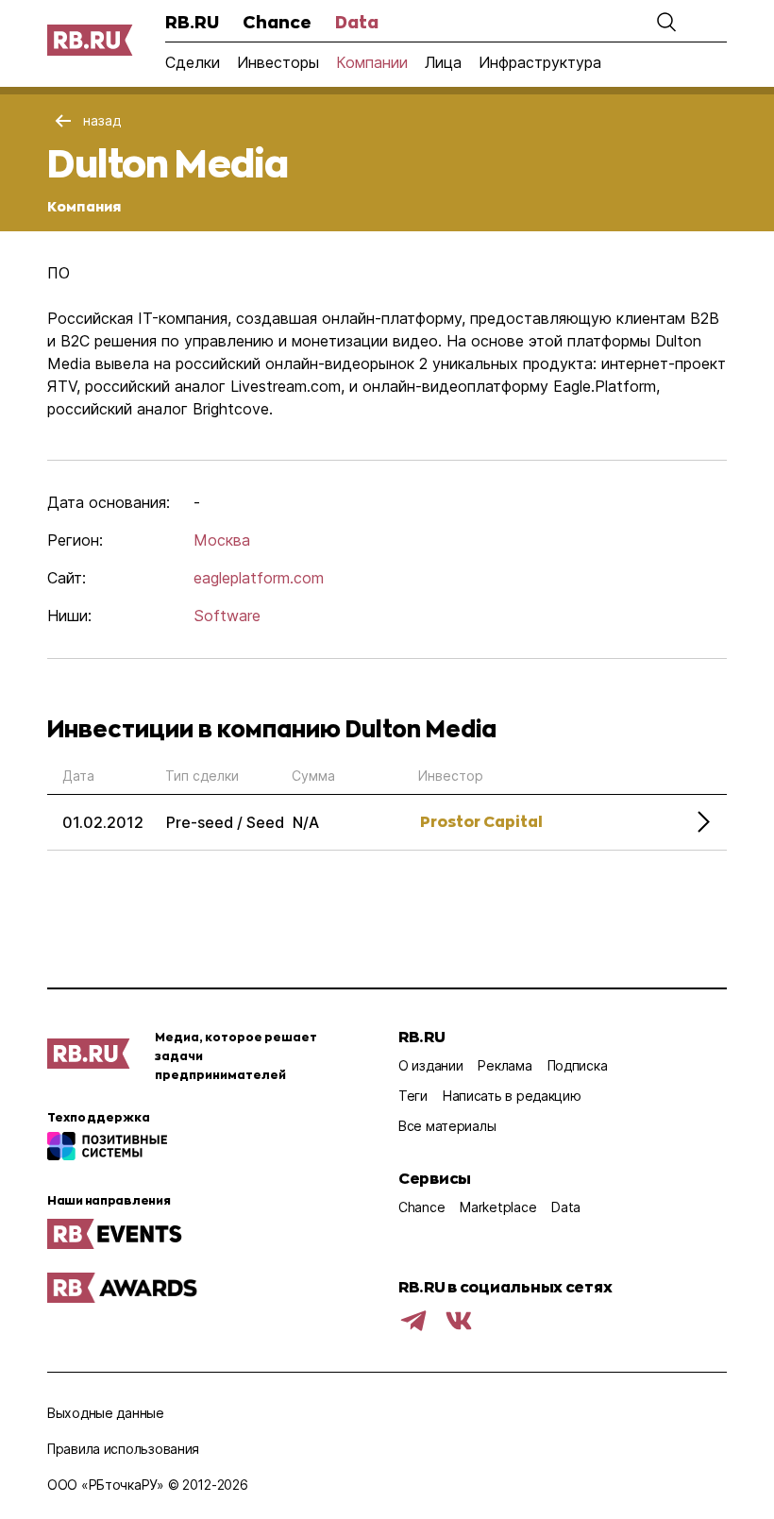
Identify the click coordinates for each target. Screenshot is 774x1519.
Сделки (192, 62)
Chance (277, 21)
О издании (430, 1065)
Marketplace (498, 1207)
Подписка (577, 1065)
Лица (443, 62)
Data (357, 21)
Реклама (504, 1065)
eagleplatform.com (259, 577)
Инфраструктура (540, 62)
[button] (666, 21)
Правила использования (123, 1449)
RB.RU (192, 21)
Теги (413, 1096)
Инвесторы (278, 62)
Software (227, 615)
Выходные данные (105, 1413)
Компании (372, 62)
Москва (222, 540)
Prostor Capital (481, 821)
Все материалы (447, 1126)
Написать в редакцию (512, 1096)
